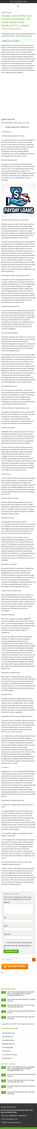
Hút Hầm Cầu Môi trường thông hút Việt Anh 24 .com (21, 1011)
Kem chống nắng (7, 1047)
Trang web (7, 934)
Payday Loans (12, 160)
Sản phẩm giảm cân (8, 1044)
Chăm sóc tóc (6, 1051)
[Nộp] (34, 959)
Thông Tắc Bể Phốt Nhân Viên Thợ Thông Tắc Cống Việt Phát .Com (20, 1006)
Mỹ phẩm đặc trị (7, 1058)
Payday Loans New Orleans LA (17, 127)
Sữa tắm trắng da (7, 1036)
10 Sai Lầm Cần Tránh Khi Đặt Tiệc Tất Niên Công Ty (21, 1000)
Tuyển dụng (6, 12)
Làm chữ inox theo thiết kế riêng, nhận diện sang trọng (21, 1017)
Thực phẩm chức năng (9, 1054)
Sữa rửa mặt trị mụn (8, 1033)
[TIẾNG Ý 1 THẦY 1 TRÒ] (18, 6)
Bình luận (7, 902)
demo (19, 28)
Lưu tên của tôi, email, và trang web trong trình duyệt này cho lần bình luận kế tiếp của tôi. (18, 945)
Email (6, 926)
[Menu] (2, 6)
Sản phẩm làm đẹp (8, 1040)
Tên (5, 917)
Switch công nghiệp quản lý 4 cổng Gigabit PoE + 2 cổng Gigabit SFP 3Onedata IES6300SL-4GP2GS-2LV (20, 993)
